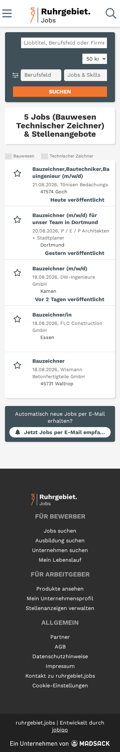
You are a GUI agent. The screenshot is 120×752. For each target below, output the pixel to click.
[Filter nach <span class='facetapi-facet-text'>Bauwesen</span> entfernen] (8, 156)
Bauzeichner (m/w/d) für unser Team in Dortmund (65, 218)
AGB (60, 646)
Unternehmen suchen (60, 550)
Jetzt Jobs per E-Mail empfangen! (67, 432)
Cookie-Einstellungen (60, 685)
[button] (17, 75)
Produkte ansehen (60, 589)
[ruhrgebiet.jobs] (60, 14)
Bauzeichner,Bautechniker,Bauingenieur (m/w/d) (70, 172)
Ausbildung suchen (60, 540)
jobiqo (60, 730)
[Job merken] (18, 172)
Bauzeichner (48, 361)
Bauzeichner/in (52, 315)
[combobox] (64, 43)
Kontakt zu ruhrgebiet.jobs (60, 676)
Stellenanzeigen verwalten (60, 608)
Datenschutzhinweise (60, 656)
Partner (60, 637)
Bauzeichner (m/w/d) (59, 268)
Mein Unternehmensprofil (60, 598)
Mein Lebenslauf (60, 560)
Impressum (60, 666)
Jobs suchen (60, 531)
